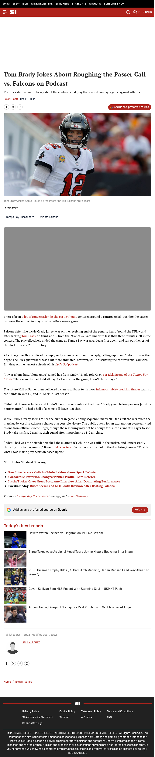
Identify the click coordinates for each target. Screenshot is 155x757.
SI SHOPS (95, 3)
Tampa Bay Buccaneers (20, 217)
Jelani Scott (11, 99)
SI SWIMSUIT (20, 3)
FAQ (109, 717)
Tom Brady (29, 336)
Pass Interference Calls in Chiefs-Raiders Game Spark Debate (52, 472)
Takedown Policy (91, 711)
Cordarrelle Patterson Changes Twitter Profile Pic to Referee (52, 477)
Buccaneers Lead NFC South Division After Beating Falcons (72, 486)
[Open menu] (5, 12)
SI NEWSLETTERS (42, 3)
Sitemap (64, 717)
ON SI (6, 3)
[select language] (136, 12)
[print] (26, 663)
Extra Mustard (24, 682)
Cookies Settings (32, 723)
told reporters (62, 447)
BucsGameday (78, 496)
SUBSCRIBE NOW (114, 3)
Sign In (147, 12)
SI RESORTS (79, 3)
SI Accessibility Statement (37, 717)
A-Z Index (86, 717)
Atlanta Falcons (49, 217)
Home (7, 682)
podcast (66, 364)
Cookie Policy (67, 711)
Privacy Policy (30, 711)
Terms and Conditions (120, 711)
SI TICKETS (62, 3)
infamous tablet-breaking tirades (118, 389)
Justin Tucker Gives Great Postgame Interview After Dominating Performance (64, 481)
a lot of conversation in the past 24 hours (49, 317)
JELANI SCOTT (31, 642)
